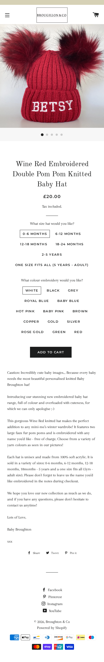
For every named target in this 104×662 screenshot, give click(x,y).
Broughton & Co (58, 622)
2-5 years (52, 254)
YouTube (54, 611)
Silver (73, 321)
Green (59, 332)
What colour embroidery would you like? (52, 280)
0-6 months (35, 234)
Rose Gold (32, 332)
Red (78, 332)
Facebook (54, 590)
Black (53, 290)
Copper (31, 321)
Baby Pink (53, 311)
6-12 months (68, 234)
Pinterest (54, 597)
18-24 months (70, 244)
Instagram (54, 604)
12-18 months (33, 244)
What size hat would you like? (52, 223)
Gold (53, 321)
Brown (80, 311)
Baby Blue (68, 301)
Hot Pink (25, 311)
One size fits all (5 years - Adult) (52, 265)
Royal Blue (36, 301)
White (31, 290)
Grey (73, 290)
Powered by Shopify (52, 628)
